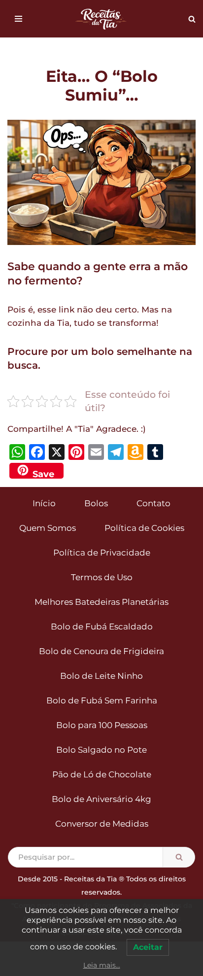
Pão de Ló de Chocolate (101, 774)
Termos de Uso (102, 577)
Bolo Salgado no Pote (101, 750)
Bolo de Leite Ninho (101, 676)
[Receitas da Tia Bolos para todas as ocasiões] (101, 19)
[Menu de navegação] (18, 19)
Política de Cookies (144, 528)
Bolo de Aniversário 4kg (101, 799)
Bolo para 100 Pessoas (101, 725)
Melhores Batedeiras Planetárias (101, 602)
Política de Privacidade (101, 553)
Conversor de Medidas (101, 824)
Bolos (96, 503)
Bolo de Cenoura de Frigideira (101, 651)
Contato (153, 503)
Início (44, 503)
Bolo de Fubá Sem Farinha (101, 700)
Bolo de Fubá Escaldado (102, 626)
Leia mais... (101, 965)
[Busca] (192, 19)
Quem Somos (47, 528)
